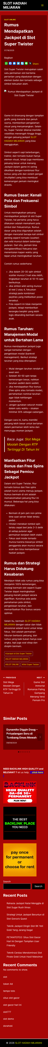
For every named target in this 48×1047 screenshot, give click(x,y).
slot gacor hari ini (12, 1005)
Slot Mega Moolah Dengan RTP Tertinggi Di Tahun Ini (23, 444)
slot (5, 977)
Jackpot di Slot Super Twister (18, 653)
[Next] (40, 737)
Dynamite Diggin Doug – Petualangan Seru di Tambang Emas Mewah (22, 733)
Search (7, 881)
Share (36, 63)
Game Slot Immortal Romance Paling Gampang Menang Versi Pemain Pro (36, 689)
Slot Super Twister (30, 664)
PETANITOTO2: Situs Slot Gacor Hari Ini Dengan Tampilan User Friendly (24, 941)
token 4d (8, 984)
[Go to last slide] (8, 737)
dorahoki (8, 1026)
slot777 (7, 1012)
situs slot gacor (11, 998)
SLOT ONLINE (10, 20)
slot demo (8, 1019)
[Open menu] (42, 5)
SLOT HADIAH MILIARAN (16, 659)
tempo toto (9, 991)
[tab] (18, 752)
